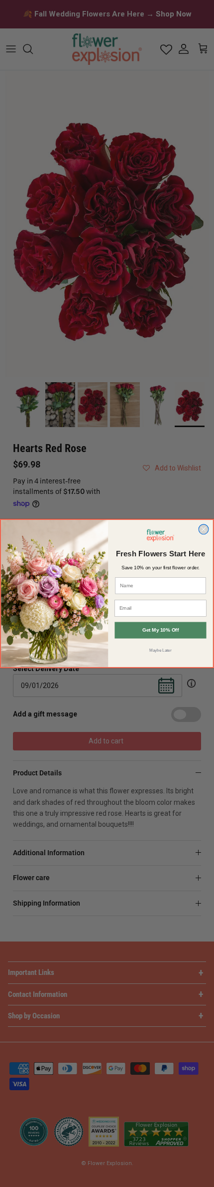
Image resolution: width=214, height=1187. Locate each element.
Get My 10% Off (160, 630)
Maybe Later (160, 650)
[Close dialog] (204, 529)
